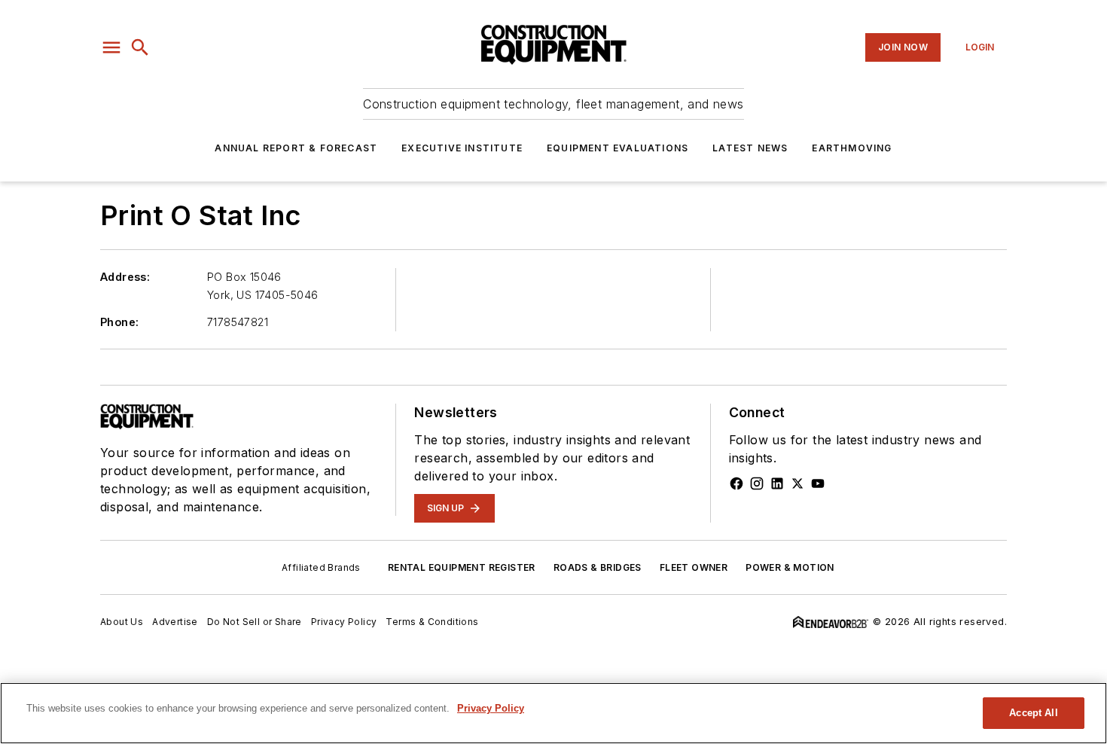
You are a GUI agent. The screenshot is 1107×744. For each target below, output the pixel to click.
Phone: (119, 322)
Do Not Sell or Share (254, 621)
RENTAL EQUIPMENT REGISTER (461, 567)
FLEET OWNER (693, 567)
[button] (111, 47)
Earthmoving (852, 148)
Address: (125, 276)
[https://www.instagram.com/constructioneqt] (756, 483)
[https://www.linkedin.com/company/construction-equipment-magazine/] (777, 483)
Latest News (750, 148)
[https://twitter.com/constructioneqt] (797, 483)
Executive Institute (462, 148)
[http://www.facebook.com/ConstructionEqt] (736, 483)
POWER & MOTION (790, 567)
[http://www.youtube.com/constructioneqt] (817, 483)
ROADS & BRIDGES (598, 567)
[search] (140, 47)
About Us (121, 621)
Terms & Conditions (432, 621)
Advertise (175, 621)
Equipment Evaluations (617, 148)
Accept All (1033, 712)
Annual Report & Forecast (296, 148)
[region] (553, 713)
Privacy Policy (344, 621)
